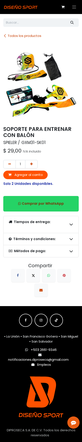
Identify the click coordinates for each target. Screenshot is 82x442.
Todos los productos (24, 35)
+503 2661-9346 (44, 349)
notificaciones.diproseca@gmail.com (38, 359)
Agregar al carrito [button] (28, 174)
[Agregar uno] (31, 164)
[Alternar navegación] (74, 7)
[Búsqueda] (72, 22)
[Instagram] (41, 320)
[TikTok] (56, 320)
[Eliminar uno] (9, 164)
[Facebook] (17, 275)
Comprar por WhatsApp (42, 203)
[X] (33, 275)
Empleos (43, 364)
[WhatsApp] (48, 275)
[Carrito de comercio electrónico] (63, 7)
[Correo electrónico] (41, 290)
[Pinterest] (64, 275)
